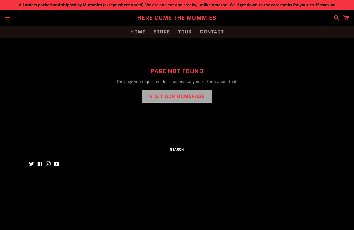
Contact (212, 31)
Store (161, 31)
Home (137, 31)
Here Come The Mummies (176, 18)
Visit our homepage (177, 96)
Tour (185, 31)
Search (177, 149)
